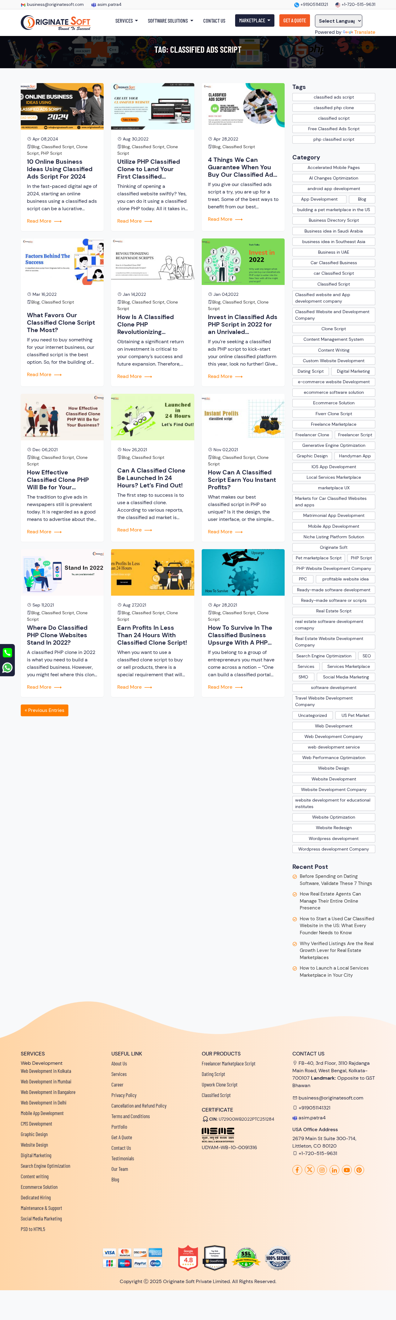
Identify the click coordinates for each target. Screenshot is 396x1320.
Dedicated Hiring (36, 1197)
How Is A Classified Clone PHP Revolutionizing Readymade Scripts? (148, 324)
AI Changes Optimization (333, 178)
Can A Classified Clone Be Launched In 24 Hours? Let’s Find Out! (151, 478)
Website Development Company (334, 789)
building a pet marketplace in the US (333, 209)
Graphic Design (312, 456)
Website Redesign (334, 827)
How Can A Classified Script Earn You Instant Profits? (242, 480)
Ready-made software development (333, 590)
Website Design (333, 768)
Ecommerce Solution (334, 403)
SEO (367, 656)
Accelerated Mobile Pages (334, 167)
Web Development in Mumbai (46, 1081)
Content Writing (334, 350)
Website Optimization (333, 817)
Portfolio (119, 1126)
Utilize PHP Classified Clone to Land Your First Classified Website (148, 169)
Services (306, 666)
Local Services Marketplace (334, 477)
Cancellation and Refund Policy (138, 1105)
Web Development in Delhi (44, 1102)
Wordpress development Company (333, 849)
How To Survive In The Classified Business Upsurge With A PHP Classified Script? (240, 635)
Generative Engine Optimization (333, 445)
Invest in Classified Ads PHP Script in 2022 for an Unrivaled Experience (243, 324)
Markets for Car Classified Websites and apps (331, 502)
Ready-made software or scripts (334, 600)
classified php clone (334, 107)
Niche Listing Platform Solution (333, 537)
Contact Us (121, 1147)
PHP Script (51, 153)
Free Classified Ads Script (333, 128)
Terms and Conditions (130, 1116)
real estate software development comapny (329, 625)
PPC (303, 579)
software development (333, 687)
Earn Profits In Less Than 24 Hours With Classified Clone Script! (152, 635)
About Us (119, 1063)
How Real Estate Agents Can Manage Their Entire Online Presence (330, 901)
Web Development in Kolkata (46, 1071)
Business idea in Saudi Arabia (333, 231)
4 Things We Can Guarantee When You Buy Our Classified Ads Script (242, 167)
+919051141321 (313, 4)
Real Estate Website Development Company (329, 642)
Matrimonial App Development (333, 515)
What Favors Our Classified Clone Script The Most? (61, 322)
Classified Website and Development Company (332, 315)
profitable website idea (345, 579)
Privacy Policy (123, 1095)
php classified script (333, 139)
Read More (40, 221)
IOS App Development (334, 466)
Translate (364, 32)
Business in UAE (333, 252)
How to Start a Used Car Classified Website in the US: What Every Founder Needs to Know (337, 926)
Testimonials (122, 1158)
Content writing (35, 1176)
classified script (334, 118)
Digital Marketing (353, 371)
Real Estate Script (333, 611)
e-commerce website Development (334, 381)
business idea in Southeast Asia (333, 241)
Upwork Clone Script (220, 1084)
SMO (303, 677)
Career (117, 1084)
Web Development (333, 726)
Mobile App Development (333, 526)
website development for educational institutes (332, 803)
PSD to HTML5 (33, 1229)
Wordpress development (334, 838)
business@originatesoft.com (55, 4)
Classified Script (57, 146)
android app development (334, 188)
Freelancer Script (355, 435)
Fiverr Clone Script (334, 413)
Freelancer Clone (312, 435)
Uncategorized (312, 715)
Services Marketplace (348, 666)
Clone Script (333, 328)
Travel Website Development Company (324, 701)
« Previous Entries (44, 710)
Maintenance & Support (41, 1208)
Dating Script (311, 371)
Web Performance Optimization (333, 757)
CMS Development (36, 1123)
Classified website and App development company (322, 298)
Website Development (334, 779)
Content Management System (333, 339)
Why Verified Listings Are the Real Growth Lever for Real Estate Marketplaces (336, 950)
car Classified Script (334, 273)
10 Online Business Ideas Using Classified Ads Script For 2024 (60, 169)
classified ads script (334, 97)
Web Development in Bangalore (48, 1092)
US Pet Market (355, 715)
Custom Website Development (333, 360)
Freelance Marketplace (333, 424)
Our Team (119, 1169)
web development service (334, 747)
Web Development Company (333, 736)
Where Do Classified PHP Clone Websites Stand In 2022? (57, 635)
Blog (35, 146)
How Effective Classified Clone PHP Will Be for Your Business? (58, 480)
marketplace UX (334, 488)
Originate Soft (333, 547)
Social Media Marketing (346, 677)
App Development (319, 199)
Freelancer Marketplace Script (229, 1063)
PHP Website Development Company (333, 568)
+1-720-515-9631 (357, 4)
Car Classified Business (334, 262)
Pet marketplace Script (319, 558)
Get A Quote (121, 1137)
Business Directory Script (334, 220)
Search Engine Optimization (323, 656)
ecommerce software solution (334, 392)
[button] (126, 20)
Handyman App (355, 456)
